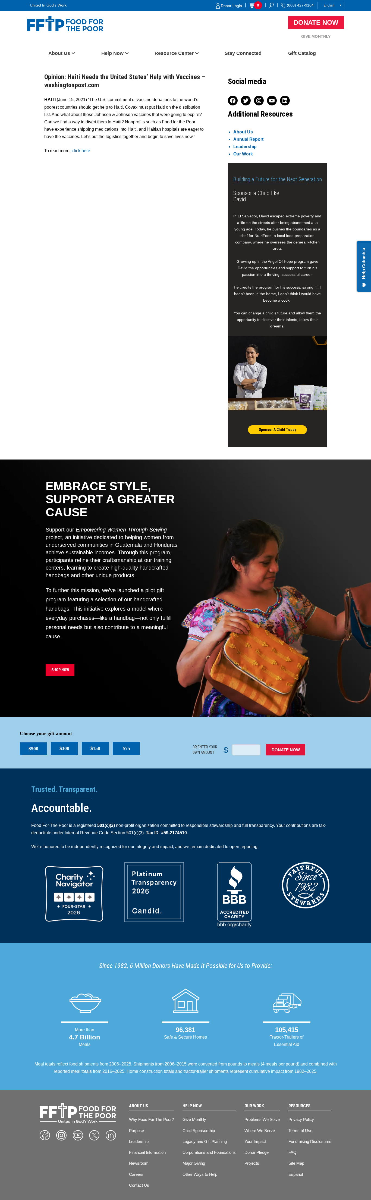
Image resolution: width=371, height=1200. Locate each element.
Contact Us (139, 1185)
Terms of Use (300, 1130)
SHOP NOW (60, 670)
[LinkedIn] (111, 1135)
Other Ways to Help (200, 1174)
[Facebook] (45, 1135)
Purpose (136, 1130)
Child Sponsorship (199, 1130)
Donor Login (231, 6)
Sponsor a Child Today (277, 429)
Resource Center (174, 53)
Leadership (245, 146)
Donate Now (316, 22)
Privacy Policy (301, 1119)
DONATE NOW (286, 750)
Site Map (296, 1163)
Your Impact (255, 1141)
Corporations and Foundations (209, 1152)
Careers (136, 1174)
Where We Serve (259, 1130)
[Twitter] (94, 1135)
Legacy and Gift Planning (205, 1141)
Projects (251, 1163)
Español (295, 1174)
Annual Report (248, 139)
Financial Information (147, 1152)
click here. (81, 150)
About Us (59, 53)
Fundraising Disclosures (309, 1141)
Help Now (112, 53)
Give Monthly (316, 36)
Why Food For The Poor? (151, 1119)
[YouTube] (78, 1135)
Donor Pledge (256, 1152)
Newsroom (139, 1163)
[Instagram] (61, 1135)
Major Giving (194, 1163)
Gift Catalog (302, 53)
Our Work (243, 154)
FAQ (292, 1152)
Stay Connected (243, 53)
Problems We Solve (262, 1119)
